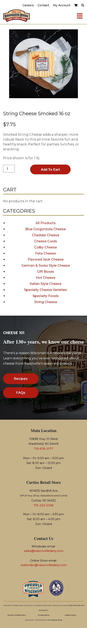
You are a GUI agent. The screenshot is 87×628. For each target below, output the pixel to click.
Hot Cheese (45, 278)
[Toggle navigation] (80, 15)
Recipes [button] (21, 379)
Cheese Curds (45, 241)
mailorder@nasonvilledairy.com (44, 565)
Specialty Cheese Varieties (45, 290)
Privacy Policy (43, 615)
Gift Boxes (45, 272)
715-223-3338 (43, 505)
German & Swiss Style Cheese (45, 265)
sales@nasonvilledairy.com (43, 551)
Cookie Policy (70, 615)
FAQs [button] (20, 393)
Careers (28, 5)
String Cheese (45, 302)
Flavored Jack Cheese (46, 259)
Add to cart (50, 169)
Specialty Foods (46, 296)
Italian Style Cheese (46, 284)
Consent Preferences (16, 615)
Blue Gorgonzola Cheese (45, 229)
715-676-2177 (43, 448)
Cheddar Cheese (45, 235)
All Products (46, 223)
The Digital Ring (55, 620)
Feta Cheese (45, 253)
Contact (43, 5)
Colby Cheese (45, 247)
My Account (61, 5)
